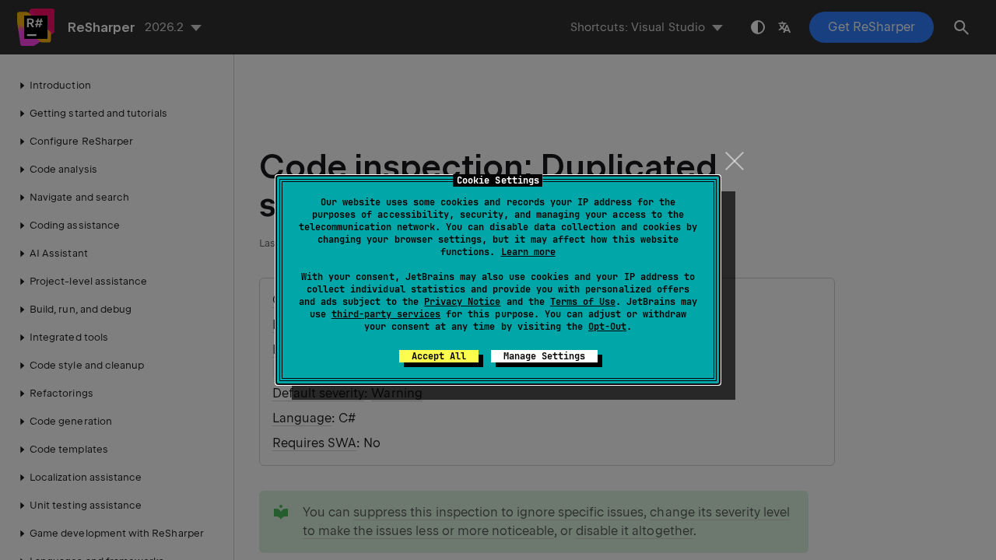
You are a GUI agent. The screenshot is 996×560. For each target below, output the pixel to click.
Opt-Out (607, 326)
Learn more (528, 252)
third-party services (385, 314)
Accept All (439, 356)
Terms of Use (582, 302)
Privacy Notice (462, 302)
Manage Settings (544, 356)
